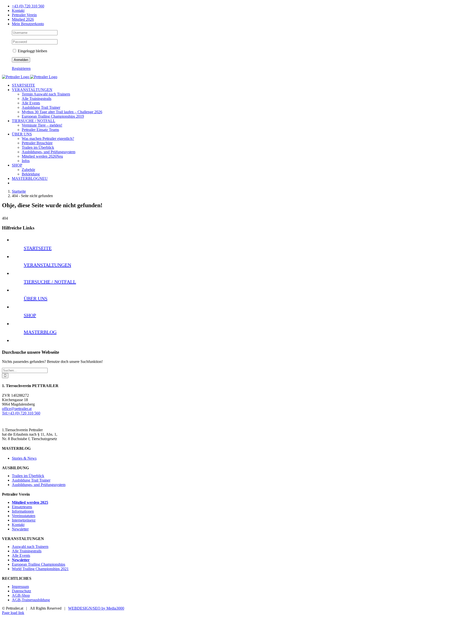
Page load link (13, 613)
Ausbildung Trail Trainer (31, 480)
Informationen (23, 511)
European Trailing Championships (38, 564)
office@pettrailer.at (17, 409)
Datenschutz (21, 591)
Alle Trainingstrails (26, 551)
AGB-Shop (21, 595)
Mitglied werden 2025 (30, 502)
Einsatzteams (22, 507)
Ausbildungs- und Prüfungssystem (38, 485)
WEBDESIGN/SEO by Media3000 (96, 608)
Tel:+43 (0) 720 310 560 (21, 413)
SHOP (30, 315)
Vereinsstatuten (23, 516)
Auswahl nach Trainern (30, 546)
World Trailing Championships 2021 (40, 569)
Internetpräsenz (24, 520)
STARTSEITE (38, 248)
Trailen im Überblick (28, 476)
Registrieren (21, 68)
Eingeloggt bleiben (32, 51)
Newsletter (20, 529)
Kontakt (18, 525)
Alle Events (21, 555)
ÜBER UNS (35, 298)
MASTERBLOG (40, 332)
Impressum (20, 586)
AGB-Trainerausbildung (31, 600)
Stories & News (24, 458)
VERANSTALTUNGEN (47, 265)
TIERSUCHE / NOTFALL (50, 281)
